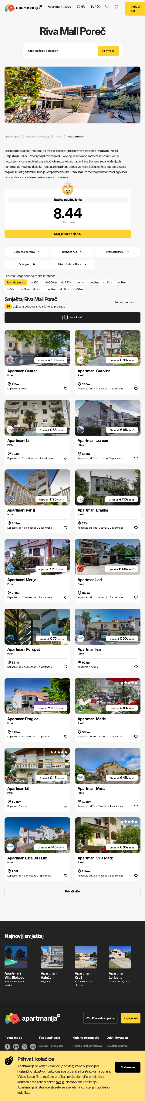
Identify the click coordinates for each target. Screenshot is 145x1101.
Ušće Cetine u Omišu (116, 1045)
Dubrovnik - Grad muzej (51, 1045)
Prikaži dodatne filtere (70, 264)
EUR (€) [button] (96, 6)
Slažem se (128, 1067)
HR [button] (83, 6)
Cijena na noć (69, 251)
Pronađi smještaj (102, 1018)
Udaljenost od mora (24, 251)
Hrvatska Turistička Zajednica (87, 1045)
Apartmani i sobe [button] (59, 6)
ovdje (71, 1077)
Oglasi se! (130, 1018)
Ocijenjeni (24, 264)
